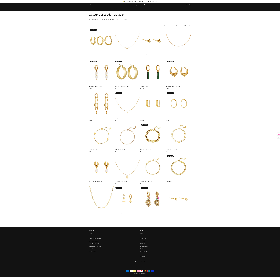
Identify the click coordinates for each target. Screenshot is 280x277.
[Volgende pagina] (149, 222)
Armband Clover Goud (93, 149)
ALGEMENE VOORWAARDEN (95, 246)
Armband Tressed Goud (171, 181)
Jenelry (138, 273)
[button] (90, 5)
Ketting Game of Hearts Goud (121, 181)
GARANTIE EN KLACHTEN (94, 243)
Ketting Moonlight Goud (120, 118)
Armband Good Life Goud (145, 149)
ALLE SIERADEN (144, 236)
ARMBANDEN (143, 243)
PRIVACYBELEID (92, 248)
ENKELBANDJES (144, 246)
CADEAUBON (143, 256)
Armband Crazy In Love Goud (172, 149)
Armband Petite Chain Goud (121, 149)
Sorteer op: (165, 25)
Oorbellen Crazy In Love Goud (146, 213)
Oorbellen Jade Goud (144, 86)
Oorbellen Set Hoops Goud (94, 55)
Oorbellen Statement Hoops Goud (122, 86)
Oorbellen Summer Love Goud (95, 86)
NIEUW (141, 233)
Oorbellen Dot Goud (170, 213)
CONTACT (91, 233)
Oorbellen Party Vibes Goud (95, 118)
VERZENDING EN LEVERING (95, 238)
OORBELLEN (143, 238)
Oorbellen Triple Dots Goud (146, 55)
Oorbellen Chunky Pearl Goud (95, 181)
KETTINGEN (143, 241)
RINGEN (142, 248)
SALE (141, 254)
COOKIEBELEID (92, 251)
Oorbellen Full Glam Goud (145, 118)
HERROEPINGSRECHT (94, 241)
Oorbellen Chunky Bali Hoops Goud (173, 86)
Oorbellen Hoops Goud (171, 118)
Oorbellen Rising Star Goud (120, 213)
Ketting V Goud (118, 55)
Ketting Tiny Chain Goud (94, 213)
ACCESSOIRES (143, 251)
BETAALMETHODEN (93, 236)
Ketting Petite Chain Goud (171, 55)
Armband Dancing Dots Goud (146, 181)
